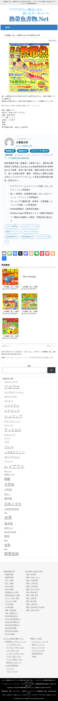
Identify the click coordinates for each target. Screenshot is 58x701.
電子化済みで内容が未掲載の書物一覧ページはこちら (20, 106)
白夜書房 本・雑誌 (11, 592)
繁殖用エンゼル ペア (13, 662)
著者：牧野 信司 (32, 595)
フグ (25, 357)
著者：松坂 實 (31, 598)
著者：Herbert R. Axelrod (35, 607)
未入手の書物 (10, 634)
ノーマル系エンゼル (13, 645)
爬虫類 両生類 (10, 532)
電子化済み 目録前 (11, 631)
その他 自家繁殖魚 (11, 665)
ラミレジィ (8, 461)
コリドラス (9, 357)
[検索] (51, 370)
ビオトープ (9, 435)
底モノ (7, 494)
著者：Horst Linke (32, 610)
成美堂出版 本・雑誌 (12, 595)
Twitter (34, 656)
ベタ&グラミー (14, 452)
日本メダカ (13, 504)
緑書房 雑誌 (9, 574)
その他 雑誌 (9, 604)
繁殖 (6, 536)
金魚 (7, 545)
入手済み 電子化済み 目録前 (38, 357)
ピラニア (7, 438)
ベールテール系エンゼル (15, 653)
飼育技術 (11, 554)
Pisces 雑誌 (9, 586)
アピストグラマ (11, 382)
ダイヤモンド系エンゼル (15, 648)
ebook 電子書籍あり (12, 622)
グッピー (8, 401)
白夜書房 (11, 120)
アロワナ (12, 387)
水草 (51, 357)
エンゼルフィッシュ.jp (30, 226)
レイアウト (14, 466)
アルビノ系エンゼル (13, 656)
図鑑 (7, 479)
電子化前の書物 (10, 628)
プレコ (9, 447)
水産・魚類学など (11, 613)
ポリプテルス (12, 457)
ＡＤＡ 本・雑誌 (11, 601)
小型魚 (8, 489)
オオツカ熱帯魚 (11, 226)
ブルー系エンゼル (12, 651)
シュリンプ (19, 357)
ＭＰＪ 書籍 (9, 583)
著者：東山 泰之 (32, 592)
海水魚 (8, 523)
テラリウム (8, 425)
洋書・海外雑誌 (10, 610)
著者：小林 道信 (32, 586)
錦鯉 (5, 549)
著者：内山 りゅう (33, 577)
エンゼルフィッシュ (14, 392)
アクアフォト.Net (43, 237)
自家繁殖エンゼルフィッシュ (15, 642)
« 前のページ (6, 346)
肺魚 (6, 540)
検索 (29, 366)
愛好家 (8, 498)
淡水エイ (8, 528)
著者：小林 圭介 (32, 583)
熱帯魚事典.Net (11, 237)
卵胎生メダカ (9, 474)
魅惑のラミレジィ (12, 232)
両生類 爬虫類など (11, 616)
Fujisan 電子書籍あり (13, 619)
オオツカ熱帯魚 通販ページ (13, 639)
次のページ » (52, 346)
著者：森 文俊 (31, 601)
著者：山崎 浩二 (32, 604)
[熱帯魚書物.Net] (29, 21)
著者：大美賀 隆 (32, 580)
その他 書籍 (9, 607)
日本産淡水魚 (11, 509)
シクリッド (12, 410)
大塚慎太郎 (22, 142)
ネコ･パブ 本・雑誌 (12, 598)
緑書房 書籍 (9, 577)
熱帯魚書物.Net (27, 237)
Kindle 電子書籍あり (12, 625)
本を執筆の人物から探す (34, 571)
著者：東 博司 (31, 574)
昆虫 (5, 513)
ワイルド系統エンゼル (14, 659)
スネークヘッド (12, 421)
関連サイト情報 (36, 639)
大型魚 (9, 484)
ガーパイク (10, 396)
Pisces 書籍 (9, 589)
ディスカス (12, 430)
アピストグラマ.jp (30, 232)
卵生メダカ (8, 471)
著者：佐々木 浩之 (33, 589)
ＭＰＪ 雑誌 (9, 580)
